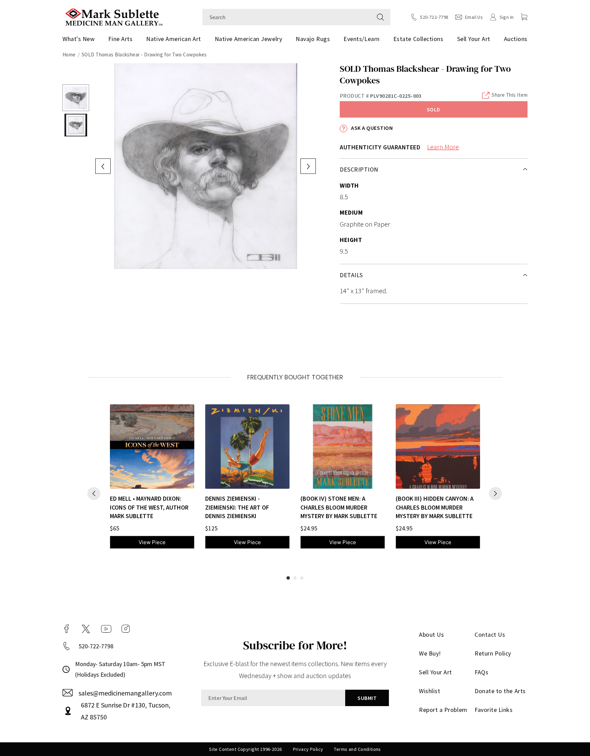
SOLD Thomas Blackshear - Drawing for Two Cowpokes (144, 54)
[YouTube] (106, 629)
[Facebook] (66, 629)
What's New (78, 39)
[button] (524, 16)
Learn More (443, 147)
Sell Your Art (473, 39)
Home (69, 54)
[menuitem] (81, 39)
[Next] (495, 493)
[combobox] (286, 17)
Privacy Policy (308, 749)
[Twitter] (86, 629)
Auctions (516, 39)
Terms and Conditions (357, 749)
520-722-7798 (96, 646)
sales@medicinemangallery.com (125, 693)
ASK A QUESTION (371, 127)
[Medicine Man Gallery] (114, 16)
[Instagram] (126, 629)
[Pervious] (93, 493)
